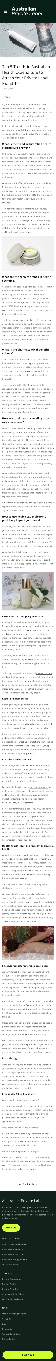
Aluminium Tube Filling (13, 1294)
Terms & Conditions (11, 1334)
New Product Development (14, 1244)
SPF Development (10, 1264)
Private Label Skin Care (13, 1249)
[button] (6, 11)
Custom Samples (10, 1289)
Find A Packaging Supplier (14, 1313)
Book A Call (11, 1227)
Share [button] (7, 97)
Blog (4, 1324)
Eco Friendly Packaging (12, 1299)
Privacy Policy (8, 1339)
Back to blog (30, 1184)
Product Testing (9, 1284)
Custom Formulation (12, 1279)
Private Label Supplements (14, 1259)
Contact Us (7, 1329)
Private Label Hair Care (12, 1254)
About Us (6, 1319)
